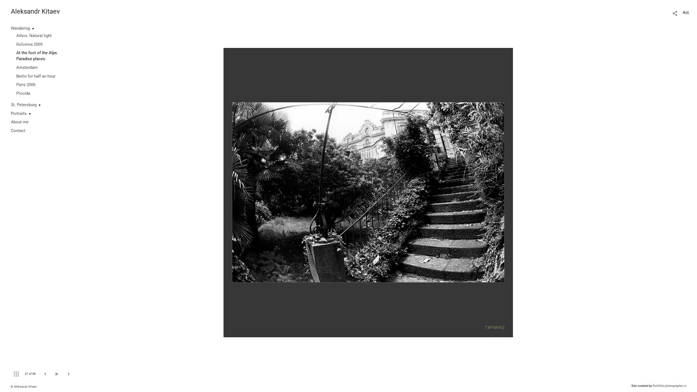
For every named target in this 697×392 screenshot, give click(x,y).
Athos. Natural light (34, 35)
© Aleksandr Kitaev (24, 386)
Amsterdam (27, 67)
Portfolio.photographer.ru (669, 386)
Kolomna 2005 (29, 44)
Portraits (19, 113)
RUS (686, 13)
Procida (23, 93)
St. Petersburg (23, 104)
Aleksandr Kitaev (35, 11)
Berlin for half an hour (36, 76)
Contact (18, 130)
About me (20, 122)
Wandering (20, 28)
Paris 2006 (25, 84)
